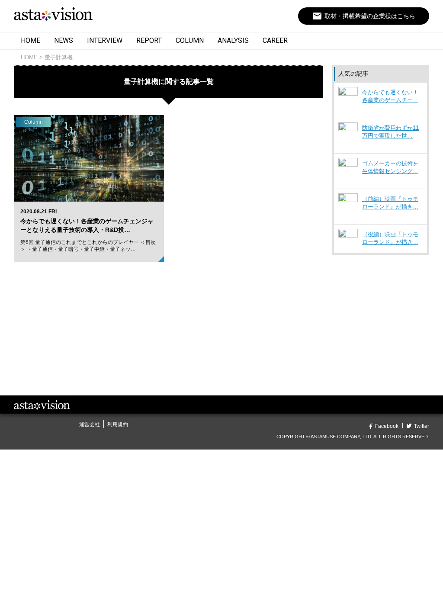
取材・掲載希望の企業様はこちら (363, 16)
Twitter (421, 426)
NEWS (63, 40)
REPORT (149, 40)
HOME (30, 40)
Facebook (386, 426)
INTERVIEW (104, 40)
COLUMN (190, 40)
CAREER (275, 40)
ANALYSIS (233, 40)
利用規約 (117, 424)
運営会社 (89, 424)
